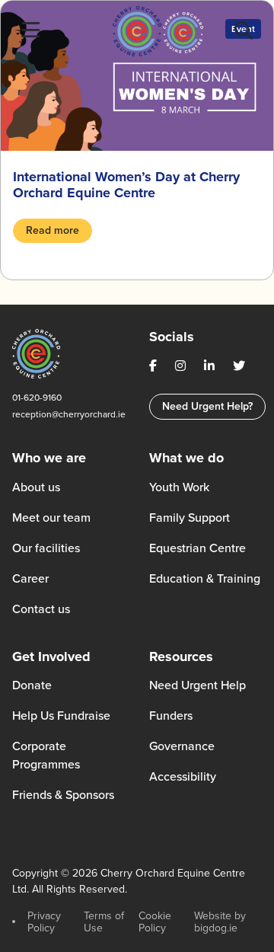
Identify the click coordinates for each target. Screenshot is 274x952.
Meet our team (51, 517)
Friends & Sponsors (63, 794)
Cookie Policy (155, 922)
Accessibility (182, 776)
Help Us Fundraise (61, 715)
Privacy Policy (44, 922)
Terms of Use (104, 922)
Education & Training (204, 578)
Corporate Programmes (46, 755)
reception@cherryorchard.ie (68, 414)
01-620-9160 (37, 397)
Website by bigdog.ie (220, 922)
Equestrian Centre (197, 548)
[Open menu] (30, 31)
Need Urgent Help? (207, 406)
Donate (32, 685)
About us (36, 487)
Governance (182, 746)
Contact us (41, 609)
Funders (171, 715)
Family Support (189, 517)
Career (30, 578)
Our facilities (46, 548)
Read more (52, 230)
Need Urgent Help (197, 685)
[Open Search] (243, 31)
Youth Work (179, 487)
